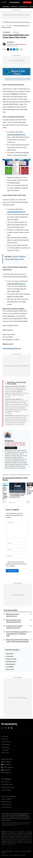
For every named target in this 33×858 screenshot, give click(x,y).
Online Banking (5, 747)
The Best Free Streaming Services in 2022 (30, 490)
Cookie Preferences (6, 807)
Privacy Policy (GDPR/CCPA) (8, 796)
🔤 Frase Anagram (6, 764)
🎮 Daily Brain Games (6, 759)
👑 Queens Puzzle (6, 770)
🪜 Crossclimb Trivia (6, 772)
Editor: (6, 779)
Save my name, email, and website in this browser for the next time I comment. (16, 564)
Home (2, 25)
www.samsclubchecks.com (16, 212)
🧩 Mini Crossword (6, 761)
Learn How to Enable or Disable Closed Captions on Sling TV (5, 493)
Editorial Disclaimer (6, 801)
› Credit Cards (9, 656)
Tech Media (9, 25)
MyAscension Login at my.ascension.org (20, 22)
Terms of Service (14, 855)
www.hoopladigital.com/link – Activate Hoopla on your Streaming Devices (17, 495)
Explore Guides (27, 2)
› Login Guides (9, 653)
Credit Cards (14, 6)
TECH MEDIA (6, 32)
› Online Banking (10, 664)
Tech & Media (4, 750)
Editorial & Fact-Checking (7, 787)
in (14, 49)
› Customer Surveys (11, 659)
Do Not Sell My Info (6, 804)
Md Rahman (10, 42)
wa (17, 49)
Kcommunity (15, 2)
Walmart (15, 94)
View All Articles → (11, 447)
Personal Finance (5, 744)
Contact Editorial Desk (7, 784)
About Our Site (5, 781)
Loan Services (5, 752)
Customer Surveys (23, 6)
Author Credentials (6, 790)
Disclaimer (22, 855)
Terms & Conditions (6, 799)
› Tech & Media (9, 667)
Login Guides (6, 6)
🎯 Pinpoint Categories (7, 767)
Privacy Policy (4, 855)
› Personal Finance (10, 661)
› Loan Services (9, 669)
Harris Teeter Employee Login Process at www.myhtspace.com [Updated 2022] (17, 634)
